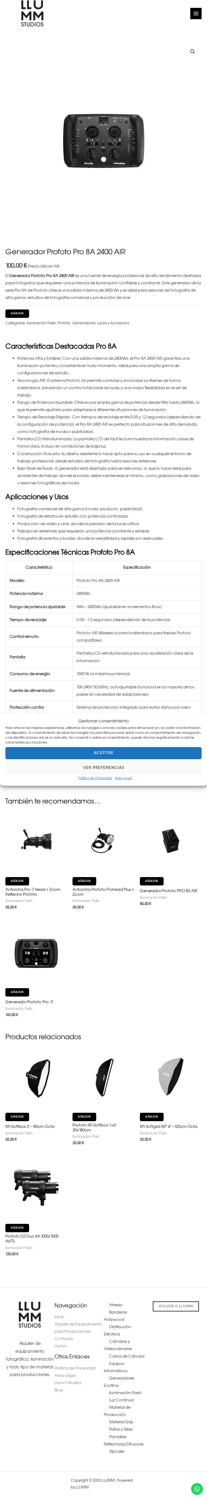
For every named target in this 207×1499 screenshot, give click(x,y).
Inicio (59, 1317)
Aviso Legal (123, 778)
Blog (58, 1390)
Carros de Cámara (126, 1356)
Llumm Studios (67, 1382)
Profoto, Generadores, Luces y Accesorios (93, 323)
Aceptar (103, 753)
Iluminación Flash (41, 323)
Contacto (63, 1338)
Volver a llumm (176, 1306)
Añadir (17, 313)
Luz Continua (121, 1400)
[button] (193, 51)
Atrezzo (116, 1305)
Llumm (60, 1346)
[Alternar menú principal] (196, 13)
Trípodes (117, 1451)
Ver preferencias (103, 768)
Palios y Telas (121, 1429)
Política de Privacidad (95, 778)
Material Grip (121, 1422)
